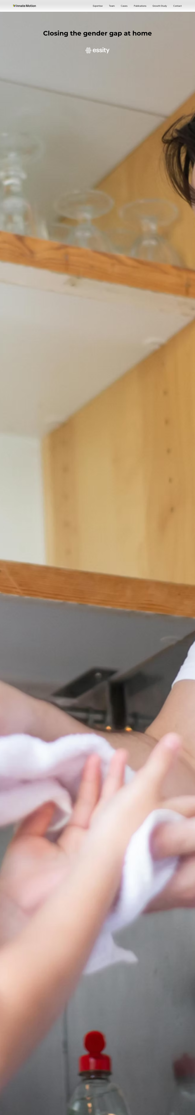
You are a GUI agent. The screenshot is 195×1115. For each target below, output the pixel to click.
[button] (176, 6)
